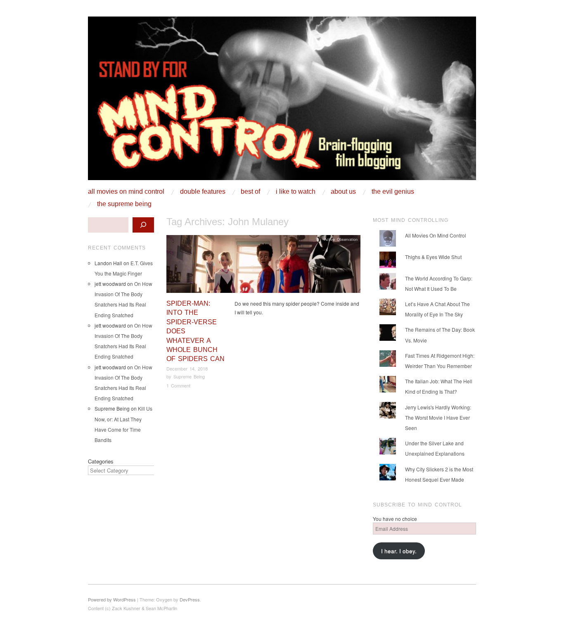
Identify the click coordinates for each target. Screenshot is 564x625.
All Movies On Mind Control (126, 191)
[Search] (143, 225)
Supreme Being (189, 376)
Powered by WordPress (112, 599)
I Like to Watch (295, 191)
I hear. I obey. (399, 551)
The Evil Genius (393, 191)
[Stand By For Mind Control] (282, 101)
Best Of (250, 191)
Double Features (202, 191)
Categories (101, 461)
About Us (343, 191)
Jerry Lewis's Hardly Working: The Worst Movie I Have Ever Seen (438, 417)
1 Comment (178, 385)
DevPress (190, 599)
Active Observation (341, 239)
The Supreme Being (124, 204)
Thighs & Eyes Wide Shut (433, 256)
